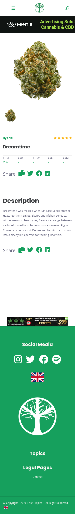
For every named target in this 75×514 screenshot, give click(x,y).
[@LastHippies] (18, 359)
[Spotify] (57, 359)
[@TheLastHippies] (30, 359)
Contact (37, 477)
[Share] (22, 173)
